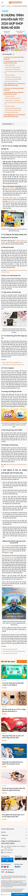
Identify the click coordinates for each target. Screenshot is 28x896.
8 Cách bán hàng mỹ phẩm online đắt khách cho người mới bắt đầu (13, 789)
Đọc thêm (4, 687)
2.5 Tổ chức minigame (10, 75)
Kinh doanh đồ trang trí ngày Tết (10, 649)
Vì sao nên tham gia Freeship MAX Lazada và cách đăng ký (13, 684)
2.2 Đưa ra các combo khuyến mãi (12, 67)
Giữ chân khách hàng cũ (10, 198)
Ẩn (13, 54)
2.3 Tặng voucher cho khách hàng (12, 69)
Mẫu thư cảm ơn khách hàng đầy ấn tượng (12, 362)
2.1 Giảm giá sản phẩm (10, 65)
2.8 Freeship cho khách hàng (11, 81)
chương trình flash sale (10, 188)
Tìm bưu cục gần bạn (8, 860)
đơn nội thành (7, 551)
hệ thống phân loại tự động (9, 557)
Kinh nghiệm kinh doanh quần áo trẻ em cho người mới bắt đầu (13, 816)
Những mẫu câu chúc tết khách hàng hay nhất (13, 364)
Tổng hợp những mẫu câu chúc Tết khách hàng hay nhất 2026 (13, 737)
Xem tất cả (20, 661)
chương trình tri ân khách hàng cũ (17, 201)
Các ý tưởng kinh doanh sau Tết (10, 653)
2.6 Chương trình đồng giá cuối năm (13, 77)
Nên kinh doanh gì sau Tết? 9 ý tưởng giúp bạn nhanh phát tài (14, 710)
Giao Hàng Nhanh (6, 545)
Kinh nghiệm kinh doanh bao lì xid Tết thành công (14, 651)
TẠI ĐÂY (4, 629)
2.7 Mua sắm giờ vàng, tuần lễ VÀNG (13, 79)
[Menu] (2, 2)
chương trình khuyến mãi (20, 153)
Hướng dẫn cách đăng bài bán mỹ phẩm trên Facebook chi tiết (12, 763)
